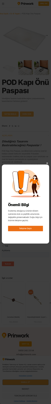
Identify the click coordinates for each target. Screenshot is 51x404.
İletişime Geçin (25, 228)
